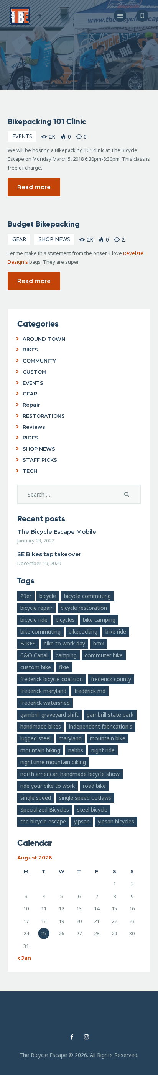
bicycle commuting (87, 596)
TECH (30, 471)
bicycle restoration (84, 607)
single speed (35, 797)
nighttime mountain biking (53, 762)
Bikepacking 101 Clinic (47, 121)
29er (25, 596)
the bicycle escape (43, 821)
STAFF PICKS (40, 460)
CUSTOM (34, 372)
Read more (34, 187)
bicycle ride (34, 619)
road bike (94, 785)
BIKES (30, 349)
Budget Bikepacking (43, 224)
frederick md (89, 690)
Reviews (34, 427)
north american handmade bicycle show (70, 774)
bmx (98, 643)
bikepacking (83, 631)
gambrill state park (110, 714)
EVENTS (22, 136)
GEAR (19, 239)
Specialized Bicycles (44, 809)
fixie (64, 667)
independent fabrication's (100, 726)
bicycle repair (36, 607)
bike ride (115, 631)
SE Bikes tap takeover (49, 554)
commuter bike (104, 655)
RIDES (30, 438)
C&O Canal (34, 655)
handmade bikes (40, 726)
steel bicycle (92, 809)
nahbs (75, 750)
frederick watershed (45, 702)
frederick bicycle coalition (51, 679)
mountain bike (107, 738)
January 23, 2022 (35, 540)
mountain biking (40, 750)
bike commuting (40, 631)
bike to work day (64, 643)
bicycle (48, 596)
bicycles (65, 619)
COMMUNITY (39, 361)
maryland (70, 738)
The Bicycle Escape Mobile (56, 531)
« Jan (24, 958)
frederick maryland (43, 690)
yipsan (82, 821)
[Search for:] (79, 494)
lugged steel (35, 738)
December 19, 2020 (39, 563)
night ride (103, 750)
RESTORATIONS (44, 416)
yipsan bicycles (116, 821)
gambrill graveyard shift (49, 714)
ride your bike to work (47, 785)
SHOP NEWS (54, 239)
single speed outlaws (85, 797)
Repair (31, 405)
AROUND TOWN (44, 339)
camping (66, 655)
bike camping (99, 619)
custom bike (35, 667)
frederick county (111, 679)
